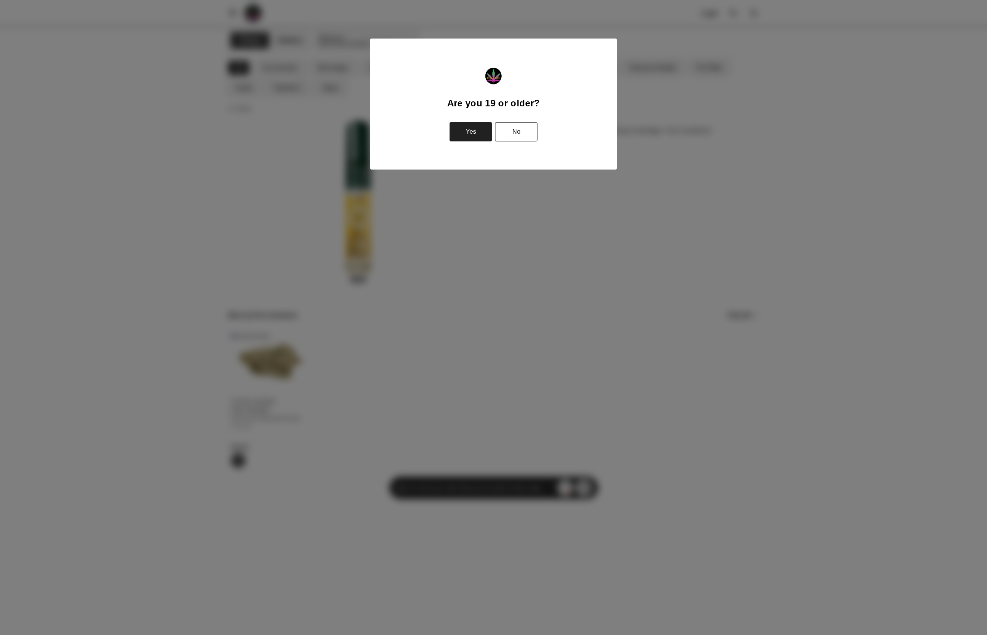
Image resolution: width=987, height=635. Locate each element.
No (516, 131)
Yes (471, 131)
